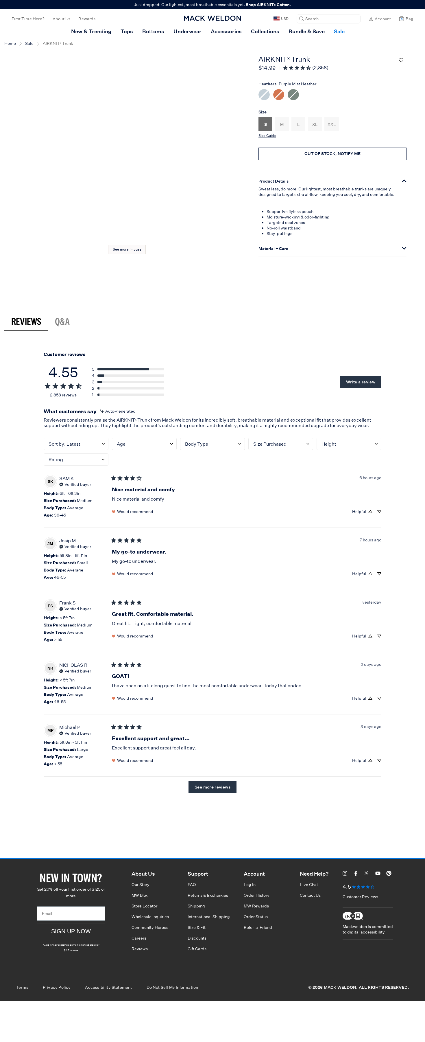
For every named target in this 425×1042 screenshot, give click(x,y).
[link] (305, 68)
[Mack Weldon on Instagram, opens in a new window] (345, 874)
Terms (22, 987)
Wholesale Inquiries (150, 916)
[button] (329, 18)
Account (383, 18)
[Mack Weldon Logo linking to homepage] (212, 18)
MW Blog (140, 895)
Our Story (140, 884)
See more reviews (212, 787)
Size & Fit (197, 927)
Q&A (62, 321)
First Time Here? (28, 18)
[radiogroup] (332, 95)
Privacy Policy (57, 987)
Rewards (86, 18)
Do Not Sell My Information (172, 987)
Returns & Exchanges (208, 895)
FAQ (192, 884)
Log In (250, 884)
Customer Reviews (360, 896)
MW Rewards (256, 906)
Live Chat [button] (309, 884)
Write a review (360, 382)
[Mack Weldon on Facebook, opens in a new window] (356, 874)
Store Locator (144, 906)
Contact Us (310, 895)
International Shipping (209, 916)
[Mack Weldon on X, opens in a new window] (366, 874)
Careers (139, 938)
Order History (256, 895)
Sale (29, 43)
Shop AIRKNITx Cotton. (268, 4)
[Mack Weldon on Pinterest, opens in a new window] (388, 874)
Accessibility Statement (108, 987)
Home (10, 43)
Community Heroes (150, 927)
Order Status (256, 916)
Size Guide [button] (267, 135)
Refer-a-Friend (258, 927)
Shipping (196, 906)
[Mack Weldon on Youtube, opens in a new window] (377, 874)
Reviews (26, 321)
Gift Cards (197, 948)
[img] (118, 411)
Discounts (197, 938)
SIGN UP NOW (71, 931)
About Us (61, 18)
